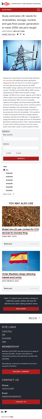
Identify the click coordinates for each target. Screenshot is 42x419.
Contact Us (21, 402)
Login (4, 342)
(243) (9, 190)
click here (5, 359)
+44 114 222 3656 (8, 388)
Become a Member (21, 371)
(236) (9, 183)
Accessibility (6, 338)
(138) (9, 173)
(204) (9, 177)
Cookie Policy (7, 331)
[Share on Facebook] (21, 34)
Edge (11, 417)
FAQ (3, 335)
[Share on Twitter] (17, 34)
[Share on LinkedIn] (24, 34)
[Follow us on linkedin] (2, 412)
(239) (9, 180)
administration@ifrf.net (11, 396)
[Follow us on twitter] (5, 412)
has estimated (8, 81)
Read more (21, 309)
